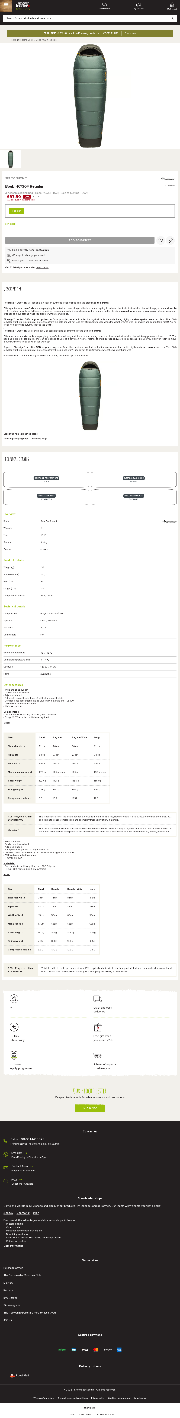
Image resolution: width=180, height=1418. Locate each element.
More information (14, 1246)
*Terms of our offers (43, 1398)
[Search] (174, 15)
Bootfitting (10, 1297)
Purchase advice (13, 1267)
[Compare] (170, 240)
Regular (16, 211)
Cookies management (119, 1398)
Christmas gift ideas (104, 1414)
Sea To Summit (16, 178)
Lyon (36, 1213)
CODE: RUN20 (110, 33)
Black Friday (85, 1414)
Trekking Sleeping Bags (21, 40)
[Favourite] (160, 240)
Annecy (8, 1213)
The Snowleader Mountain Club (22, 1275)
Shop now (131, 33)
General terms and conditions (73, 1398)
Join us (8, 1320)
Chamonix (23, 1213)
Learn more (42, 267)
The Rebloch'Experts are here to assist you (30, 1312)
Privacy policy (98, 1398)
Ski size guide (12, 1305)
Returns (8, 1290)
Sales (73, 1414)
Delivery (8, 1282)
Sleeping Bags (39, 439)
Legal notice (140, 1398)
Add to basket (80, 240)
